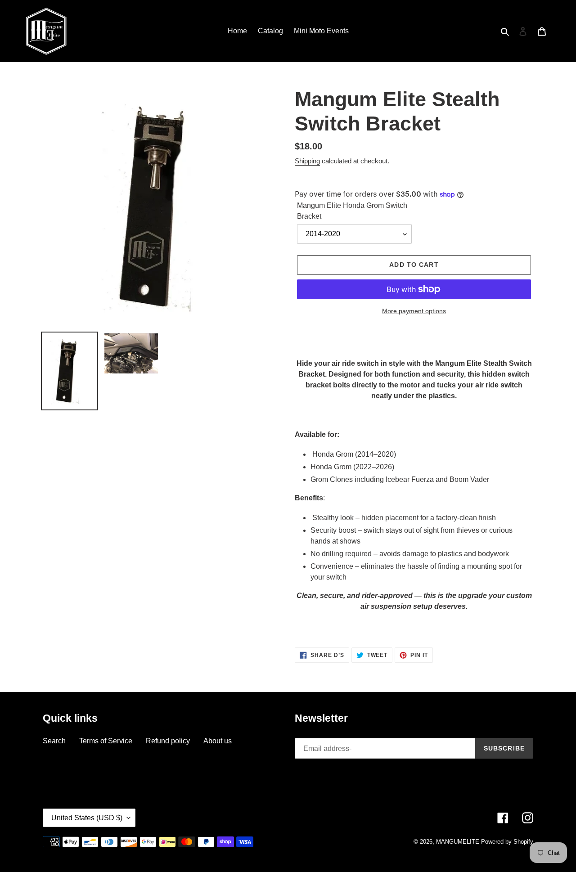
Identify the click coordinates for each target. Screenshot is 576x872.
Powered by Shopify (507, 841)
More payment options (414, 311)
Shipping (307, 161)
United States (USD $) (86, 818)
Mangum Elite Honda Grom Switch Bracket (352, 211)
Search (54, 741)
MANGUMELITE (457, 841)
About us (217, 741)
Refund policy (168, 741)
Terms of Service (105, 741)
